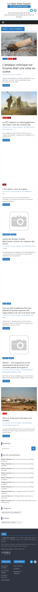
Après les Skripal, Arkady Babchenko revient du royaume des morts (18, 241)
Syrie (10, 59)
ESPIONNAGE (27, 315)
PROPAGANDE (27, 246)
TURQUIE (14, 425)
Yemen (11, 358)
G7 (31, 191)
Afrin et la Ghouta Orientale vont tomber (17, 419)
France (5, 59)
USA (15, 59)
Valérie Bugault (5, 580)
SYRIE (3, 129)
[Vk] (35, 10)
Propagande (6, 234)
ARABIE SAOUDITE (28, 370)
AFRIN (26, 423)
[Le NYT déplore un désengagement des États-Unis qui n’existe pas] (19, 92)
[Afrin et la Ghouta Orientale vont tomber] (19, 388)
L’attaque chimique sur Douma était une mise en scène (18, 68)
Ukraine (13, 234)
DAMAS (30, 423)
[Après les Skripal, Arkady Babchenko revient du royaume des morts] (19, 212)
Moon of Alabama (16, 74)
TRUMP (7, 129)
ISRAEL (4, 317)
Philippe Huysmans (6, 464)
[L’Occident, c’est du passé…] (19, 147)
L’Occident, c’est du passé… (15, 189)
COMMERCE (27, 191)
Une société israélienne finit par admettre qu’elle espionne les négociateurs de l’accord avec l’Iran (18, 310)
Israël (8, 303)
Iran (4, 303)
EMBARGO (14, 372)
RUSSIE (33, 246)
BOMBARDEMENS (6, 372)
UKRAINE (4, 248)
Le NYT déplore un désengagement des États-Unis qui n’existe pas (18, 123)
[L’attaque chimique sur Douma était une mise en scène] (19, 34)
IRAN (32, 315)
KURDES (9, 425)
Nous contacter (18, 566)
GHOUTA (4, 425)
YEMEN (19, 372)
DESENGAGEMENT (30, 127)
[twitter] (31, 10)
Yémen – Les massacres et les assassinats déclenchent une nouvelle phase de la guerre (16, 365)
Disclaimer (17, 568)
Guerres (5, 358)
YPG (18, 425)
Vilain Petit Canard (8, 538)
